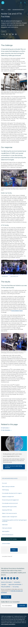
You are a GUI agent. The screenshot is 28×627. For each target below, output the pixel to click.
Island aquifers (5, 531)
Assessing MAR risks (7, 510)
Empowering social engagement (10, 500)
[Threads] (14, 578)
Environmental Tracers (17, 310)
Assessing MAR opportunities (9, 506)
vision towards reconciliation (8, 624)
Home (2, 9)
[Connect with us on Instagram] (5, 578)
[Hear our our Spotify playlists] (11, 578)
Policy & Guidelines (5, 586)
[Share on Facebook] (7, 34)
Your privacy (16, 586)
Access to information (6, 582)
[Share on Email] (16, 34)
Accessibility (17, 582)
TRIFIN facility (5, 490)
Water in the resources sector (9, 513)
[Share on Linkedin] (13, 34)
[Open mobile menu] (21, 2)
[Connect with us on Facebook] (2, 578)
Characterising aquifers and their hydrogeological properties (14, 520)
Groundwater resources (18, 9)
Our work (4, 483)
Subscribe (22, 605)
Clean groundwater (7, 528)
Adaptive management (8, 496)
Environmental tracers (7, 534)
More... (14, 550)
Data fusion (5, 524)
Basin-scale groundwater (8, 486)
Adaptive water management (9, 516)
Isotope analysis (6, 543)
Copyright (3, 584)
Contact (4, 31)
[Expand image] (14, 81)
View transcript (5, 276)
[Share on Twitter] (10, 34)
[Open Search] (25, 2)
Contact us (6, 597)
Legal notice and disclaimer (15, 584)
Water (9, 9)
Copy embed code (14, 276)
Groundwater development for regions (12, 493)
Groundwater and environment (10, 503)
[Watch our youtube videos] (17, 578)
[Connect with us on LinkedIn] (8, 578)
